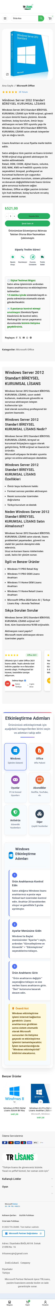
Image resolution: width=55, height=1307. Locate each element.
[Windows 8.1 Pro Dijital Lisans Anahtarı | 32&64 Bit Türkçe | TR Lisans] (40, 1093)
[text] (27, 1263)
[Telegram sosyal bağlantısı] (31, 338)
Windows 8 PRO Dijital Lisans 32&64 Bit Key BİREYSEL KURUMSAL (14, 1110)
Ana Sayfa (7, 85)
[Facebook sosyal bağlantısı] (16, 338)
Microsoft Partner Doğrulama (23, 1233)
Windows (45, 1114)
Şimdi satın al (27, 223)
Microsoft (35, 1114)
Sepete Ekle (34, 216)
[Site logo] (27, 6)
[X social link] (20, 338)
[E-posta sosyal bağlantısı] (24, 338)
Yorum (23, 92)
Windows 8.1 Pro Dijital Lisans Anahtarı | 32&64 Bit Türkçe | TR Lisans (40, 1110)
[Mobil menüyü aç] (5, 18)
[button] (14, 1102)
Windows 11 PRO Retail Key (22, 568)
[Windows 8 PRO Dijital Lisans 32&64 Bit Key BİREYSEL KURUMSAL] (14, 1093)
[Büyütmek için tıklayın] (7, 74)
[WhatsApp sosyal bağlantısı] (27, 338)
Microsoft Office (26, 85)
